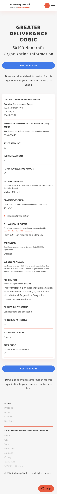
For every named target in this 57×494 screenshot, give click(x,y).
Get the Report (28, 65)
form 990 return (9, 231)
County (7, 457)
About (7, 412)
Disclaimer (9, 420)
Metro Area (9, 448)
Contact (8, 416)
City (6, 439)
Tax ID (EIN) (9, 461)
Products (8, 407)
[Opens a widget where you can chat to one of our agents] (46, 489)
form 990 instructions (24, 231)
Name (7, 435)
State (6, 444)
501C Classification (13, 466)
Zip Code (8, 452)
